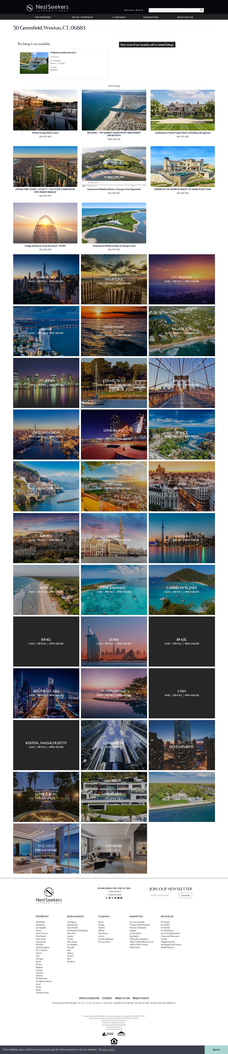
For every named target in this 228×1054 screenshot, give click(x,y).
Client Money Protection (114, 1027)
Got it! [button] (216, 1049)
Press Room (103, 933)
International (72, 925)
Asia (69, 958)
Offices (101, 930)
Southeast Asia (42, 992)
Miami (38, 930)
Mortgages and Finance (171, 944)
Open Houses (56, 281)
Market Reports (167, 947)
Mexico (39, 975)
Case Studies (72, 927)
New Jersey (41, 939)
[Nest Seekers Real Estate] (45, 8)
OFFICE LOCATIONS (89, 998)
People (101, 925)
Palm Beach (41, 936)
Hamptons (40, 925)
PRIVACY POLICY (141, 998)
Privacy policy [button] (107, 1049)
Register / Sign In (134, 10)
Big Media (134, 936)
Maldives (71, 961)
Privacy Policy (104, 942)
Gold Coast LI (42, 933)
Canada (39, 972)
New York (71, 933)
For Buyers (165, 922)
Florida (70, 939)
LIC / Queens (41, 950)
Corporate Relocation (170, 936)
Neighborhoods (168, 942)
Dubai (38, 987)
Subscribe (185, 895)
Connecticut (41, 942)
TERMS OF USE (122, 998)
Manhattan (40, 922)
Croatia (39, 970)
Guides (164, 939)
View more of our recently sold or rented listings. (147, 44)
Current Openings (105, 939)
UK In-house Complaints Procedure (114, 1023)
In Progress (71, 922)
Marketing (151, 18)
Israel (38, 984)
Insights (133, 930)
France (39, 953)
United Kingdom (43, 947)
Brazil (38, 990)
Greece (39, 964)
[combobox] (174, 10)
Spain (38, 961)
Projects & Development (140, 925)
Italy (38, 956)
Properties (43, 18)
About (100, 922)
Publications (135, 947)
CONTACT (107, 998)
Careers (101, 927)
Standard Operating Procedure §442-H (114, 1020)
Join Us (101, 936)
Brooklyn (39, 944)
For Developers (167, 930)
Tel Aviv (70, 956)
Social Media (135, 933)
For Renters (165, 927)
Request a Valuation (138, 927)
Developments (82, 18)
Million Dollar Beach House (141, 942)
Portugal (39, 958)
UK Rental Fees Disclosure (114, 1029)
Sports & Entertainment (170, 933)
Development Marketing (77, 930)
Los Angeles (41, 927)
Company (119, 18)
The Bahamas (41, 978)
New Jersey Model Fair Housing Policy (114, 1025)
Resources (185, 18)
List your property (137, 922)
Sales (32, 281)
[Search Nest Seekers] (201, 10)
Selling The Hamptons (139, 939)
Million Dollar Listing (138, 944)
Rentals (42, 281)
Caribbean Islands (44, 981)
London (70, 936)
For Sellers (165, 925)
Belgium (39, 967)
